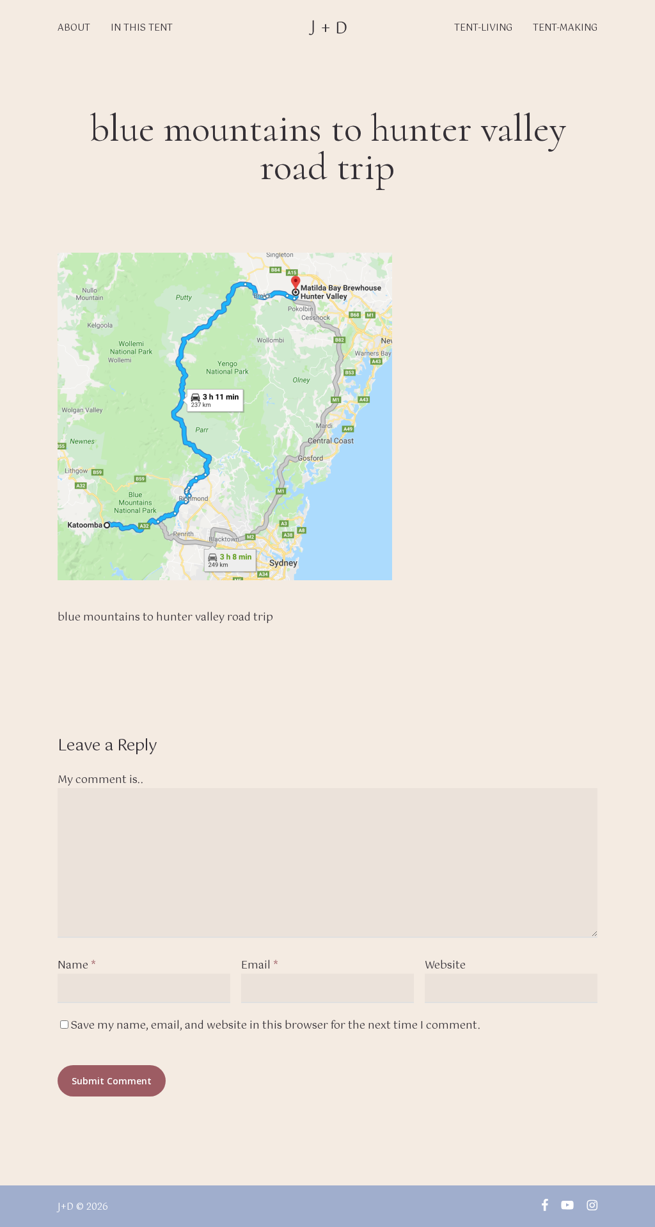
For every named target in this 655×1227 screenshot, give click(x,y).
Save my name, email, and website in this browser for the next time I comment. (275, 1025)
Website (445, 965)
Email (259, 965)
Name (77, 965)
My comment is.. (100, 780)
